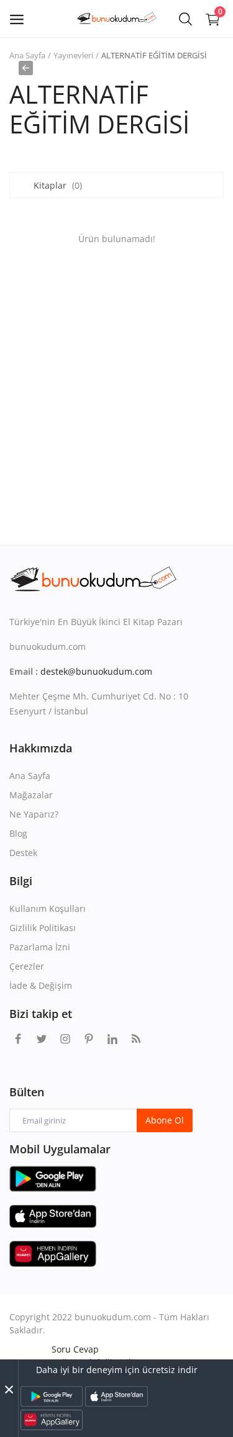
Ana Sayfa (27, 55)
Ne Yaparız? (33, 814)
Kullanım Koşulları (47, 908)
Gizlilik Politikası (42, 928)
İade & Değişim (40, 985)
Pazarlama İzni (39, 947)
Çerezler (26, 966)
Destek (23, 852)
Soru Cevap (75, 1349)
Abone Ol (164, 1120)
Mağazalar (31, 795)
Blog (18, 833)
